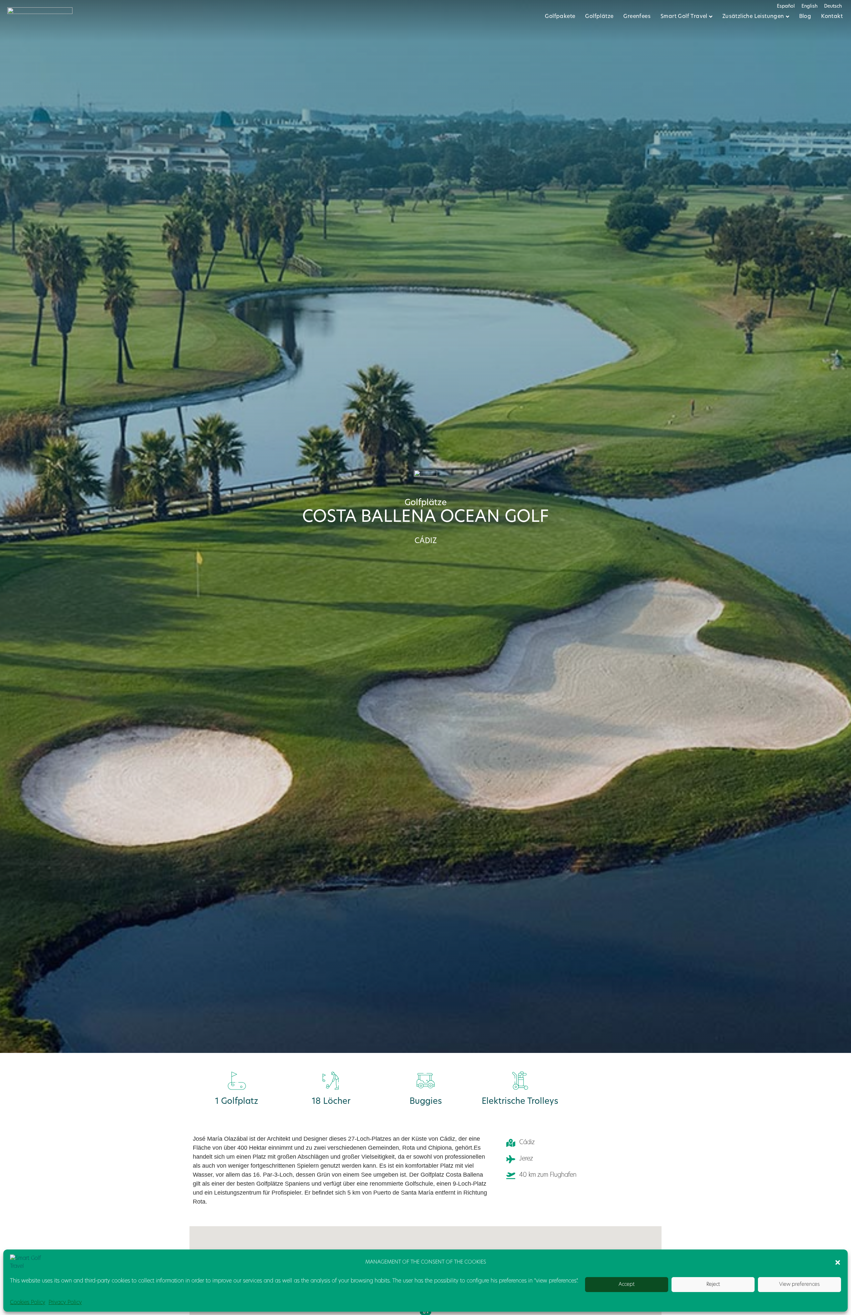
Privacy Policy (65, 1302)
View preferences (799, 1284)
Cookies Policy (27, 1302)
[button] (837, 1262)
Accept (627, 1284)
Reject (713, 1284)
